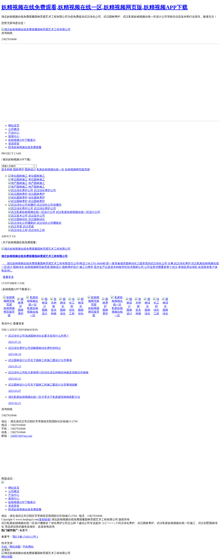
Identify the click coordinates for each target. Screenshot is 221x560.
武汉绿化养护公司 (45, 190)
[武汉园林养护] (18, 193)
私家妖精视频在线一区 (50, 169)
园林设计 (30, 169)
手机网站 (28, 546)
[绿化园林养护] (18, 197)
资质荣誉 (13, 143)
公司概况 (13, 129)
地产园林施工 (36, 183)
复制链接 (44, 519)
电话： (5, 425)
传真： (5, 432)
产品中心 (13, 132)
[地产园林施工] (18, 183)
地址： (5, 421)
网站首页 (13, 125)
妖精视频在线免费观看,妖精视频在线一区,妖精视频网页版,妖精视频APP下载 (94, 7)
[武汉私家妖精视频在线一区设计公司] (31, 212)
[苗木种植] (53, 306)
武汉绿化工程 (36, 230)
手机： (5, 428)
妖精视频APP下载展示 (22, 140)
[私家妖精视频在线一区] (32, 304)
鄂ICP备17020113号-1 (25, 536)
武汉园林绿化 (36, 219)
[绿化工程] (71, 306)
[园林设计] (44, 306)
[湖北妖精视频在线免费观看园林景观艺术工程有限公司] (35, 29)
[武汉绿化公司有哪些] (22, 204)
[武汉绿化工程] (18, 230)
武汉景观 (28, 226)
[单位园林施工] (18, 175)
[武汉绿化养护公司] (20, 190)
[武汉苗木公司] (18, 215)
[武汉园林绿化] (18, 219)
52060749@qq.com (21, 435)
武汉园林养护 (36, 193)
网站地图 (15, 546)
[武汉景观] (15, 226)
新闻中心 (13, 136)
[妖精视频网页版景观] (9, 304)
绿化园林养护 (36, 197)
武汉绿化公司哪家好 (49, 222)
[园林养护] (20, 306)
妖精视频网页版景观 (77, 169)
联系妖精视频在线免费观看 (24, 147)
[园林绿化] (62, 306)
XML (4, 546)
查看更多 (8, 277)
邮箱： (5, 435)
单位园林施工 (36, 175)
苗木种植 (6, 169)
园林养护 (18, 169)
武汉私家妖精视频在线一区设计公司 (78, 212)
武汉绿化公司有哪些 (49, 204)
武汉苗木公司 (36, 215)
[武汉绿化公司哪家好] (22, 222)
